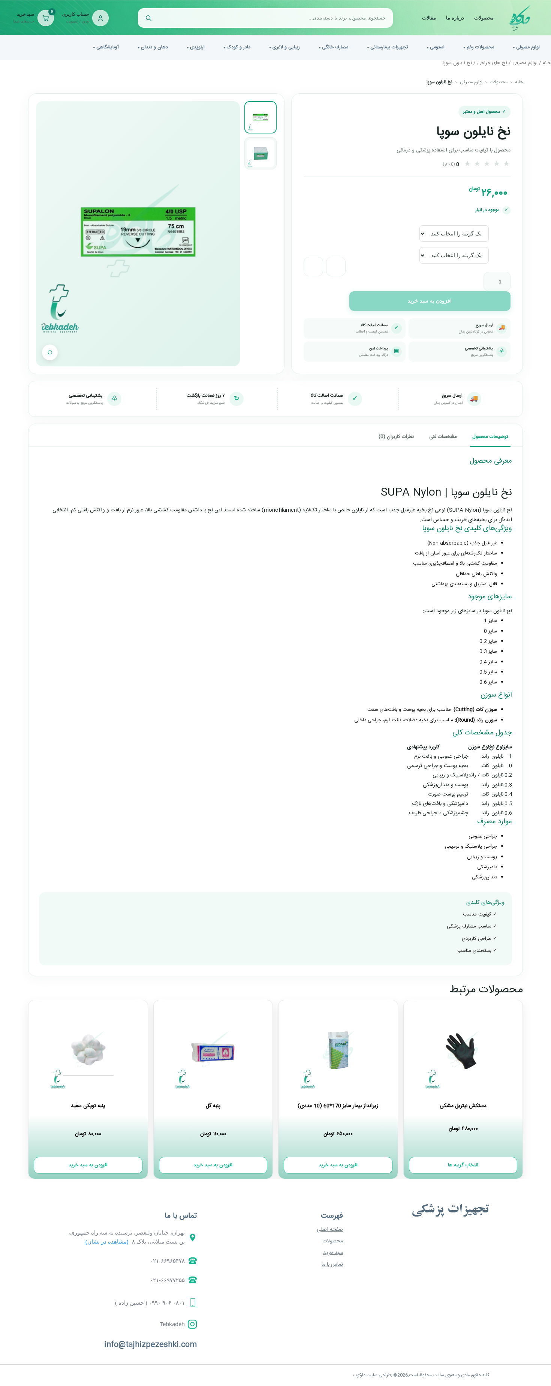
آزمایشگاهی (107, 47)
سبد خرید (333, 1252)
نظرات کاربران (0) (396, 437)
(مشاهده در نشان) (107, 1241)
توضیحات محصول (490, 437)
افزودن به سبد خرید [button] (338, 1165)
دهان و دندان (154, 47)
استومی (437, 47)
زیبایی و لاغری (286, 47)
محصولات (484, 18)
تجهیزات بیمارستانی (389, 47)
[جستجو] (148, 18)
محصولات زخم (480, 47)
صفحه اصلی (330, 1229)
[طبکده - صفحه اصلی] (520, 18)
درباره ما (455, 18)
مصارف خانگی (335, 47)
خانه (547, 63)
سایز (504, 228)
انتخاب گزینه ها (463, 1165)
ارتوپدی (197, 47)
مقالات (429, 18)
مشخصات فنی (443, 437)
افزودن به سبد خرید (430, 301)
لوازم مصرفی (528, 47)
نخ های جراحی (492, 63)
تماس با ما (332, 1264)
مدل (505, 249)
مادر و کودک (238, 47)
